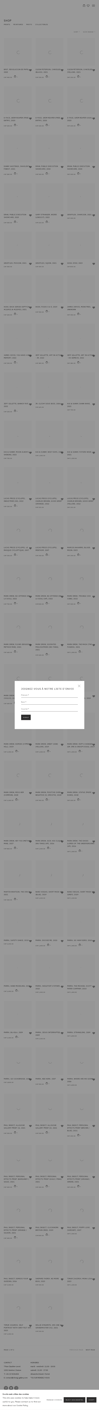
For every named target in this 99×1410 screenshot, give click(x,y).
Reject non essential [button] (75, 1400)
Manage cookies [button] (54, 1400)
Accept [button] (91, 1400)
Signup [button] (26, 717)
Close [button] (78, 687)
